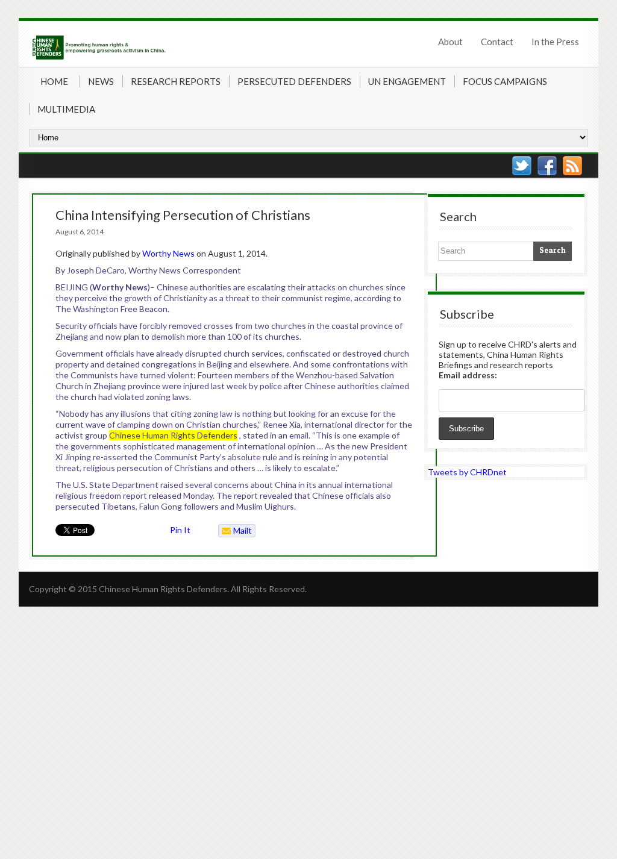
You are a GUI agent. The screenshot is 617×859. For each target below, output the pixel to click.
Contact (497, 41)
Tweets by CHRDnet (467, 472)
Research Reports (176, 81)
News (101, 81)
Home (54, 81)
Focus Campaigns (505, 81)
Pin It (180, 530)
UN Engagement (407, 81)
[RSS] (572, 165)
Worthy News (168, 253)
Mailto (235, 531)
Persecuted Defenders (294, 81)
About (450, 41)
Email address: (468, 375)
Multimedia (66, 109)
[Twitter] (521, 165)
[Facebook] (547, 165)
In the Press (555, 41)
